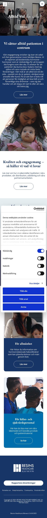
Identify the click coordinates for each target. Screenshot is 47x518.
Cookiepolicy (28, 490)
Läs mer (23, 94)
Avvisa (23, 307)
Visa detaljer (34, 283)
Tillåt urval (23, 299)
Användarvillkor (39, 490)
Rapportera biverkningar (23, 483)
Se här (23, 440)
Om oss (23, 26)
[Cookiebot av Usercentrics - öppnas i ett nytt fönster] (33, 209)
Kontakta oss (6, 490)
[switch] (40, 258)
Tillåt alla (23, 291)
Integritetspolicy (17, 490)
